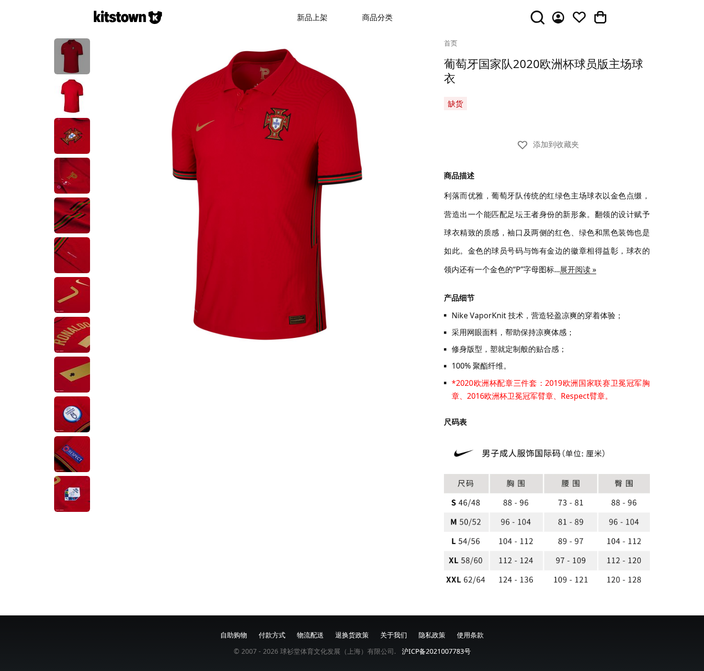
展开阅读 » (578, 269)
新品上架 (312, 17)
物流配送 (310, 634)
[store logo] (127, 17)
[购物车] (600, 17)
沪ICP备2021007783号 (436, 651)
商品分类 (377, 17)
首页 (450, 42)
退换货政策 (352, 634)
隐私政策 (432, 634)
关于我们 (393, 634)
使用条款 (470, 634)
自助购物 (233, 634)
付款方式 (272, 634)
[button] (72, 56)
